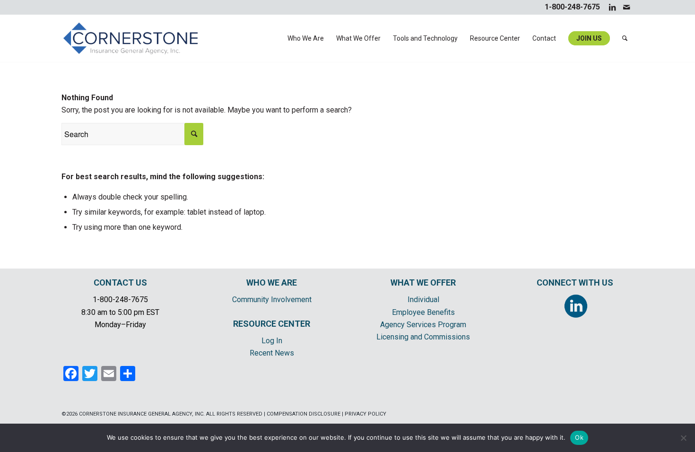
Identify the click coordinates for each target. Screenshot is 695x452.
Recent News (272, 352)
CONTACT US (120, 282)
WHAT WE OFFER (423, 282)
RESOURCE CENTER (271, 324)
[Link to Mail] (626, 7)
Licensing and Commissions (423, 336)
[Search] (625, 38)
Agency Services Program (423, 324)
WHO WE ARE (271, 282)
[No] (683, 438)
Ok (579, 437)
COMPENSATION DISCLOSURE (303, 414)
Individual (423, 299)
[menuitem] (305, 38)
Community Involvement (272, 299)
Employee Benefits (423, 312)
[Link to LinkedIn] (612, 7)
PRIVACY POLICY (365, 414)
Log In (271, 340)
